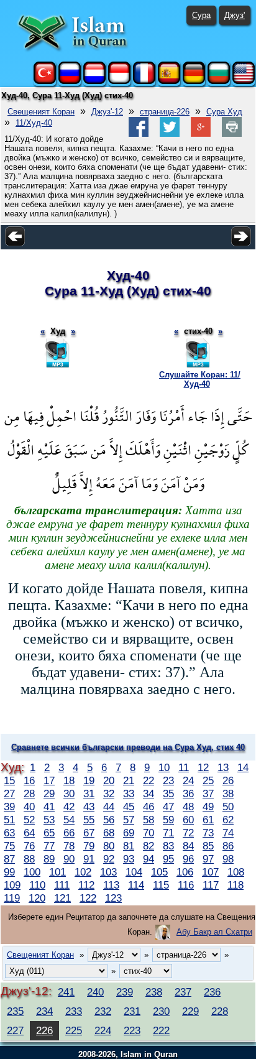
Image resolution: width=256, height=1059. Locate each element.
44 (108, 806)
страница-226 (165, 111)
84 (188, 845)
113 (111, 885)
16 (29, 780)
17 (49, 780)
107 (210, 872)
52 (29, 819)
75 (9, 845)
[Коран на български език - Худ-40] (219, 81)
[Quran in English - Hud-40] (243, 81)
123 (113, 898)
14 (243, 767)
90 (69, 859)
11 (183, 767)
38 (228, 793)
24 (188, 780)
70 (148, 832)
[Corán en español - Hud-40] (169, 81)
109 (12, 885)
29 (49, 793)
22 (148, 780)
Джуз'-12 (107, 111)
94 (148, 859)
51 (9, 819)
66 (69, 832)
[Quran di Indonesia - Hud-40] (119, 81)
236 (212, 992)
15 (9, 780)
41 (49, 806)
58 (148, 819)
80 (108, 845)
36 (188, 793)
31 (88, 793)
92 (108, 859)
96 (188, 859)
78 (69, 845)
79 (88, 845)
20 (108, 780)
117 (211, 885)
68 (108, 832)
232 (102, 1011)
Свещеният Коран (41, 111)
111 (62, 885)
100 (32, 872)
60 (188, 819)
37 (208, 793)
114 (136, 885)
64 (29, 832)
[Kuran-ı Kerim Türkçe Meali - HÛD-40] (45, 81)
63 (9, 832)
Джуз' (234, 15)
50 (228, 806)
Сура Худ (224, 111)
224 (102, 1030)
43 (88, 806)
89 (49, 859)
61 (208, 819)
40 (29, 806)
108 (235, 872)
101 (57, 872)
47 (168, 806)
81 (128, 845)
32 (108, 793)
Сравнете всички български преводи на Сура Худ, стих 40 (128, 747)
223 (132, 1030)
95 (168, 859)
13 (223, 767)
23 (168, 780)
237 (183, 992)
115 (161, 885)
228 (219, 1011)
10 (164, 767)
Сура (201, 15)
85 (208, 845)
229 (190, 1011)
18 (69, 780)
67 (88, 832)
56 (108, 819)
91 (88, 859)
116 (186, 885)
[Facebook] (139, 134)
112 (86, 885)
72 (188, 832)
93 (128, 859)
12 (203, 767)
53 (49, 819)
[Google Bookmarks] (201, 134)
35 (168, 793)
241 (66, 992)
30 (69, 793)
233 (73, 1011)
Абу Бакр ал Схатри (214, 931)
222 (161, 1030)
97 (208, 859)
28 (29, 793)
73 (208, 832)
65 (49, 832)
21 (128, 780)
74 (228, 832)
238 (153, 992)
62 (228, 819)
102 (83, 872)
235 (15, 1011)
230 (161, 1011)
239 (124, 992)
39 (9, 806)
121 (62, 898)
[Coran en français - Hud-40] (144, 81)
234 (44, 1011)
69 (128, 832)
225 (73, 1030)
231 (132, 1011)
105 (159, 872)
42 (69, 806)
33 (128, 793)
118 (235, 885)
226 (44, 1030)
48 (188, 806)
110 (37, 885)
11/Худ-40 (34, 122)
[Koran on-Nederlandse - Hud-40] (94, 81)
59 (168, 819)
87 (9, 859)
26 (228, 780)
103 (108, 872)
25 (208, 780)
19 (88, 780)
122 (88, 898)
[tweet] (170, 134)
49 (208, 806)
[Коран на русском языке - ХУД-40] (69, 81)
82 (148, 845)
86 (228, 845)
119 (12, 898)
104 (134, 872)
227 (15, 1030)
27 (9, 793)
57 (128, 819)
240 (95, 992)
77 (49, 845)
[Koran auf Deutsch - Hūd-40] (194, 81)
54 (69, 819)
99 (9, 872)
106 (184, 872)
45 (128, 806)
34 (148, 793)
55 (88, 819)
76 (29, 845)
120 (37, 898)
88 (29, 859)
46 (148, 806)
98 (228, 859)
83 (168, 845)
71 (168, 832)
